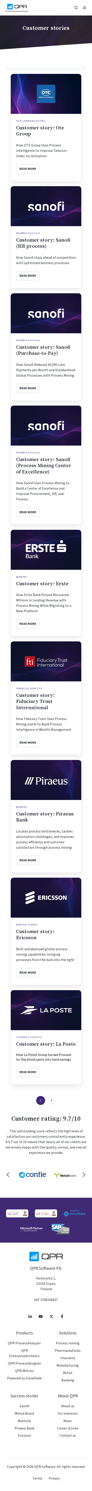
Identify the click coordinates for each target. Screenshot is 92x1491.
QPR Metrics (24, 1370)
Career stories (67, 1428)
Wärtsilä (24, 1420)
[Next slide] (84, 1174)
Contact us (67, 1435)
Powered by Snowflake (24, 1378)
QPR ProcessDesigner (24, 1363)
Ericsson (24, 1435)
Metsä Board (24, 1413)
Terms (37, 1478)
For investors (68, 1413)
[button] (76, 8)
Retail (67, 1372)
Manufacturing (67, 1365)
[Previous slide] (7, 1174)
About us (67, 1406)
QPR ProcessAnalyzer (24, 1343)
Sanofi (24, 1406)
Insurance (67, 1358)
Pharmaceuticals (68, 1350)
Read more (27, 168)
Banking (67, 1380)
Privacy (54, 1478)
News (67, 1420)
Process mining (67, 1343)
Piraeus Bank (24, 1428)
